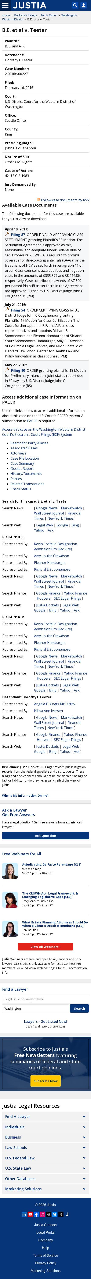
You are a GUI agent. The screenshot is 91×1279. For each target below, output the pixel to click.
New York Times (60, 518)
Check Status (21, 489)
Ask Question (45, 835)
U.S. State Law (18, 1168)
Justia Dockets (47, 605)
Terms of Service (45, 1255)
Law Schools (16, 1147)
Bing (75, 525)
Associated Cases (24, 448)
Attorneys (18, 453)
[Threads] (48, 1214)
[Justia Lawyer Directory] (67, 1214)
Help (45, 1248)
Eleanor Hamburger (50, 562)
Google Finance (48, 593)
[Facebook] (36, 1214)
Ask (51, 530)
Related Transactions (27, 484)
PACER (32, 421)
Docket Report (22, 468)
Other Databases (20, 1178)
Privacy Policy (45, 1263)
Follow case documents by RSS (64, 200)
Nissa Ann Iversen (48, 710)
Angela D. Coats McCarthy (54, 704)
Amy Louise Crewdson (51, 555)
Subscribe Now (46, 1081)
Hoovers (43, 598)
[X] (60, 1214)
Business (13, 1137)
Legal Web (44, 525)
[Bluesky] (54, 1214)
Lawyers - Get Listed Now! (45, 1021)
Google (62, 525)
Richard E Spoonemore (52, 569)
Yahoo (39, 530)
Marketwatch (71, 508)
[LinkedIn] (24, 1214)
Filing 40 (18, 370)
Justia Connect (45, 1225)
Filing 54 (18, 310)
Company (45, 1240)
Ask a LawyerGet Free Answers (18, 812)
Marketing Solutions (23, 1188)
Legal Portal (45, 1232)
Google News (46, 508)
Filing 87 (18, 234)
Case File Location (25, 458)
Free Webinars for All (21, 854)
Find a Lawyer (15, 989)
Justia (51, 1205)
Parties (16, 478)
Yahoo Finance (75, 593)
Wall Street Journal (49, 513)
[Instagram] (42, 1214)
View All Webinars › (45, 947)
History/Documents (26, 473)
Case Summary (22, 463)
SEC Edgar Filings (67, 598)
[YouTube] (30, 1214)
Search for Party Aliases (29, 443)
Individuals (15, 1126)
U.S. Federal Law (19, 1157)
